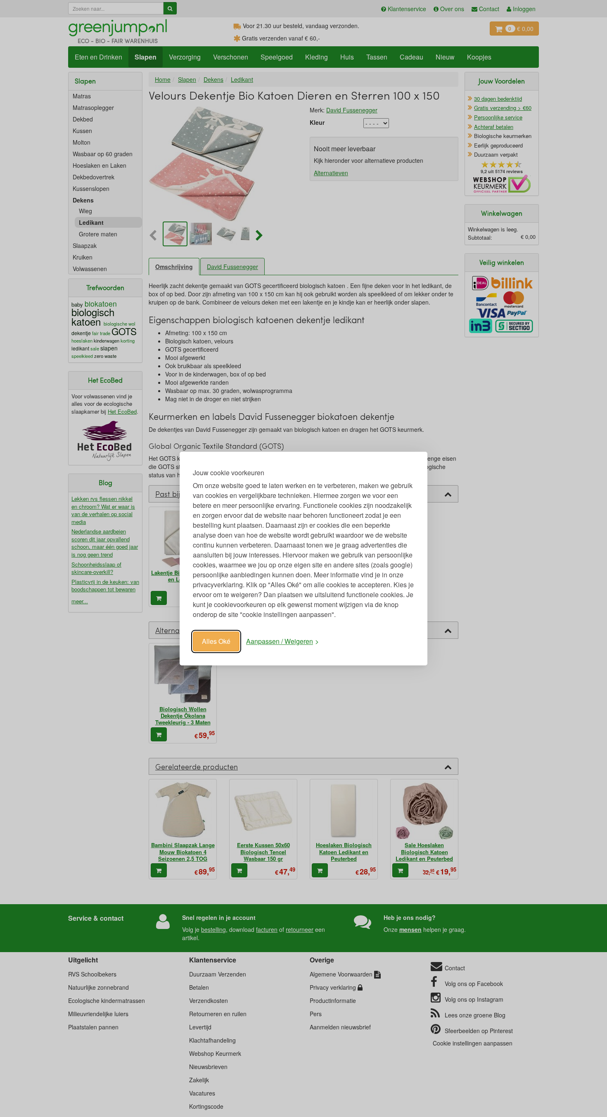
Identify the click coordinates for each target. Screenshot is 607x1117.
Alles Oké (216, 641)
